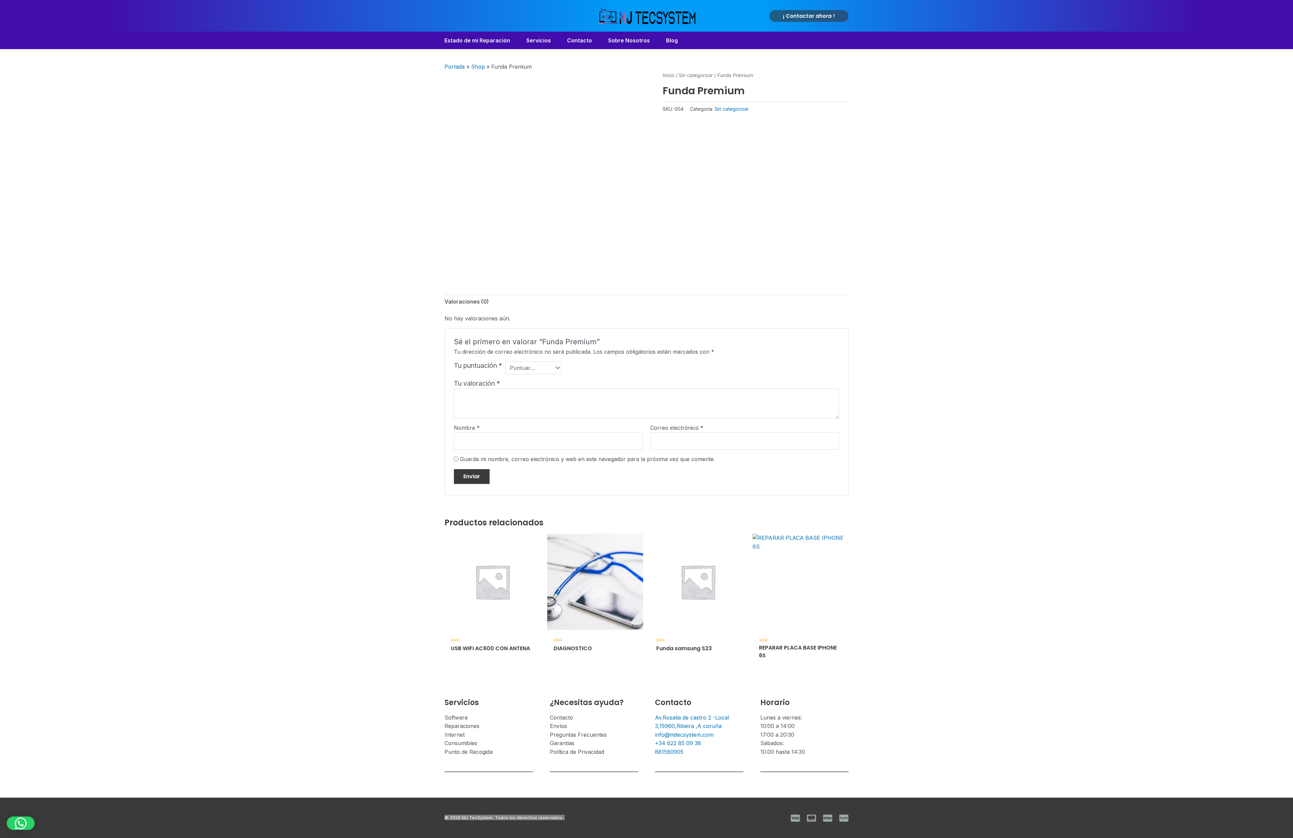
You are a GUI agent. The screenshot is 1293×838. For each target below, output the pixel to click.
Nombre (467, 427)
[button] (809, 16)
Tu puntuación (478, 365)
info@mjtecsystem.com (684, 734)
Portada (454, 66)
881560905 (669, 751)
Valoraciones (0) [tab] (466, 301)
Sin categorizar (696, 75)
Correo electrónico (676, 427)
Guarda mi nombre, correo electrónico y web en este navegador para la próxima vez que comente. (587, 459)
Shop (478, 66)
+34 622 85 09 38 (678, 743)
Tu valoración (477, 383)
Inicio (668, 75)
